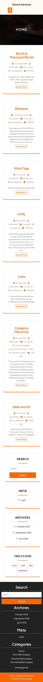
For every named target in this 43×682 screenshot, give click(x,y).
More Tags (21, 168)
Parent (31, 349)
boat (15, 565)
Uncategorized (16, 71)
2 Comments (28, 417)
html (23, 565)
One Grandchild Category (18, 349)
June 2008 (23, 538)
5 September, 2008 (21, 115)
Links (21, 277)
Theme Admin (14, 67)
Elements (21, 109)
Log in (23, 500)
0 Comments (28, 67)
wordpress (22, 570)
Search (23, 475)
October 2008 (23, 526)
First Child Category (22, 345)
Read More (21, 87)
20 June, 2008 (21, 283)
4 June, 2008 (20, 413)
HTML (21, 214)
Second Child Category (17, 353)
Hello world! (21, 407)
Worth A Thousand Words (21, 55)
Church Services (21, 4)
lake (31, 565)
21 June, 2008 (21, 175)
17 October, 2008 (21, 64)
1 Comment (27, 224)
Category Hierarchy (21, 330)
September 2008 (23, 532)
